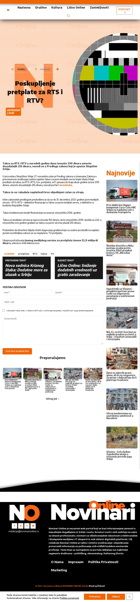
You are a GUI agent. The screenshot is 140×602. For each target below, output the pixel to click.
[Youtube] (33, 525)
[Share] (27, 525)
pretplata (23, 253)
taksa (44, 253)
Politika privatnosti (69, 598)
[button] (68, 15)
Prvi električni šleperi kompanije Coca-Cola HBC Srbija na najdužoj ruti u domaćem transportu (13, 384)
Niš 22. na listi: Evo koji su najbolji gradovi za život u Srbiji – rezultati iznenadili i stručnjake (73, 385)
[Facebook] (14, 525)
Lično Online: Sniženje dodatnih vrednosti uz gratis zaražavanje (77, 270)
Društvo (111, 200)
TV (52, 253)
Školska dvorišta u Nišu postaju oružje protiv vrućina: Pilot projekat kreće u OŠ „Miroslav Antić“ (33, 385)
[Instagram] (20, 525)
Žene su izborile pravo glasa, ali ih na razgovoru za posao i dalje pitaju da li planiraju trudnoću (93, 385)
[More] (57, 69)
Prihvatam (94, 596)
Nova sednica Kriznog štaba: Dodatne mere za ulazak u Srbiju (26, 270)
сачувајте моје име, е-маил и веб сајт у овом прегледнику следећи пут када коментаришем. (50, 310)
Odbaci (116, 596)
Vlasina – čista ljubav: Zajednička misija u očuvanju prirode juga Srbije (119, 455)
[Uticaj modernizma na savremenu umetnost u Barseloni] (122, 399)
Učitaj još (51, 398)
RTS (35, 253)
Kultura (111, 408)
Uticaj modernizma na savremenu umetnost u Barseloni (119, 416)
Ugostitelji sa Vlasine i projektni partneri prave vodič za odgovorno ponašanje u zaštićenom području (53, 386)
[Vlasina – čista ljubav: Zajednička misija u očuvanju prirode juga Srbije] (122, 437)
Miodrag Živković (97, 586)
